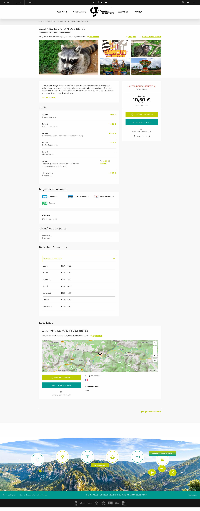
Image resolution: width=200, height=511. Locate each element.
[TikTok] (102, 2)
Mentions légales (9, 495)
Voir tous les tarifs (141, 105)
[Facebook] (98, 2)
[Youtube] (106, 2)
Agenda (18, 3)
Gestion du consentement (29, 495)
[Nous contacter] (37, 459)
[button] (183, 2)
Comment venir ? (162, 460)
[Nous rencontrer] (62, 457)
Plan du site (43, 495)
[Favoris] (188, 2)
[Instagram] (94, 2)
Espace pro (193, 495)
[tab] (77, 259)
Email (30, 3)
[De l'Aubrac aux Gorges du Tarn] (102, 12)
